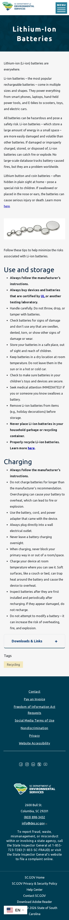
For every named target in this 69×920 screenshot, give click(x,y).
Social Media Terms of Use (34, 720)
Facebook (21, 764)
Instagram (27, 764)
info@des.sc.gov (33, 823)
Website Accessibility (34, 743)
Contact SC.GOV (34, 895)
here (7, 206)
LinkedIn (33, 764)
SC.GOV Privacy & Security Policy (34, 883)
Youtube (45, 764)
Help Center (35, 889)
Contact (34, 691)
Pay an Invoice (34, 699)
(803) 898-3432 (34, 817)
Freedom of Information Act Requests (34, 710)
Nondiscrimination (34, 728)
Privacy (34, 735)
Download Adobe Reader (34, 901)
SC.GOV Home (34, 877)
